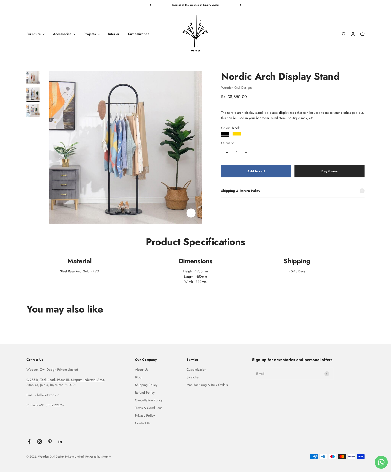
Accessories (62, 34)
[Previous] (150, 5)
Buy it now (329, 171)
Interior (114, 34)
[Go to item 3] (33, 111)
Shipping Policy (146, 384)
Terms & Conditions (148, 407)
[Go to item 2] (33, 94)
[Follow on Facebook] (29, 441)
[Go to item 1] (33, 78)
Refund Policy (145, 392)
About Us (141, 369)
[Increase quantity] (246, 152)
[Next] (240, 5)
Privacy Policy (145, 415)
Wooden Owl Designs (236, 87)
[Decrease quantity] (227, 152)
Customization (138, 34)
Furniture (33, 34)
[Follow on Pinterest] (50, 441)
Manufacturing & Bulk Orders (207, 384)
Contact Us (142, 423)
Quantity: (227, 143)
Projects (89, 34)
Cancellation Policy (149, 400)
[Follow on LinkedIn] (60, 441)
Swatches (193, 377)
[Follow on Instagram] (39, 441)
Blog (138, 377)
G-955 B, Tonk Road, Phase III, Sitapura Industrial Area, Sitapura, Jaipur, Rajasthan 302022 (65, 382)
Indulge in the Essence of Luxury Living (195, 5)
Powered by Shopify (98, 457)
